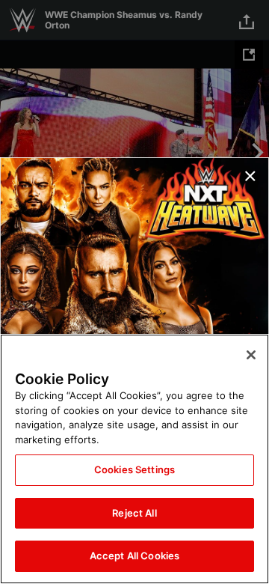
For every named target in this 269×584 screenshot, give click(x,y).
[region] (134, 459)
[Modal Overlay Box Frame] (134, 292)
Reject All (134, 513)
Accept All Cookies (134, 556)
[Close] (251, 354)
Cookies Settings (134, 469)
